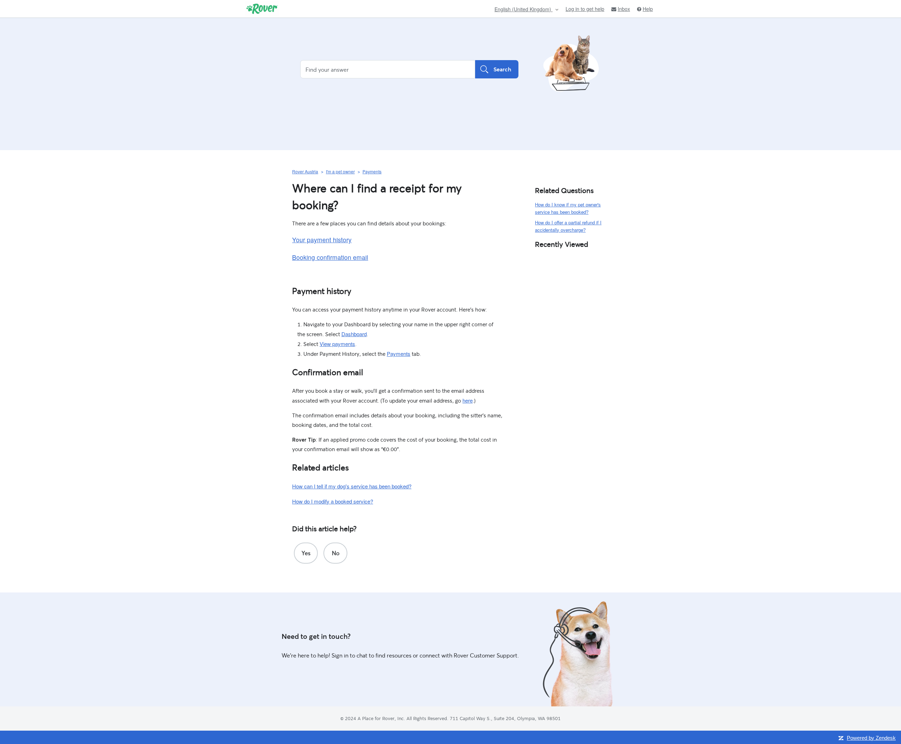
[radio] (306, 553)
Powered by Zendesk (871, 738)
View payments (337, 343)
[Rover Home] (262, 9)
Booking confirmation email (330, 257)
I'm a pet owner (340, 171)
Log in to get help (585, 8)
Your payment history (322, 239)
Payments (372, 171)
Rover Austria (305, 171)
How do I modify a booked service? (332, 501)
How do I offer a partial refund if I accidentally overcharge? (568, 226)
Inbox (624, 9)
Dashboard (354, 334)
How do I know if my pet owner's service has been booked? (568, 208)
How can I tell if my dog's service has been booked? (351, 486)
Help (648, 9)
